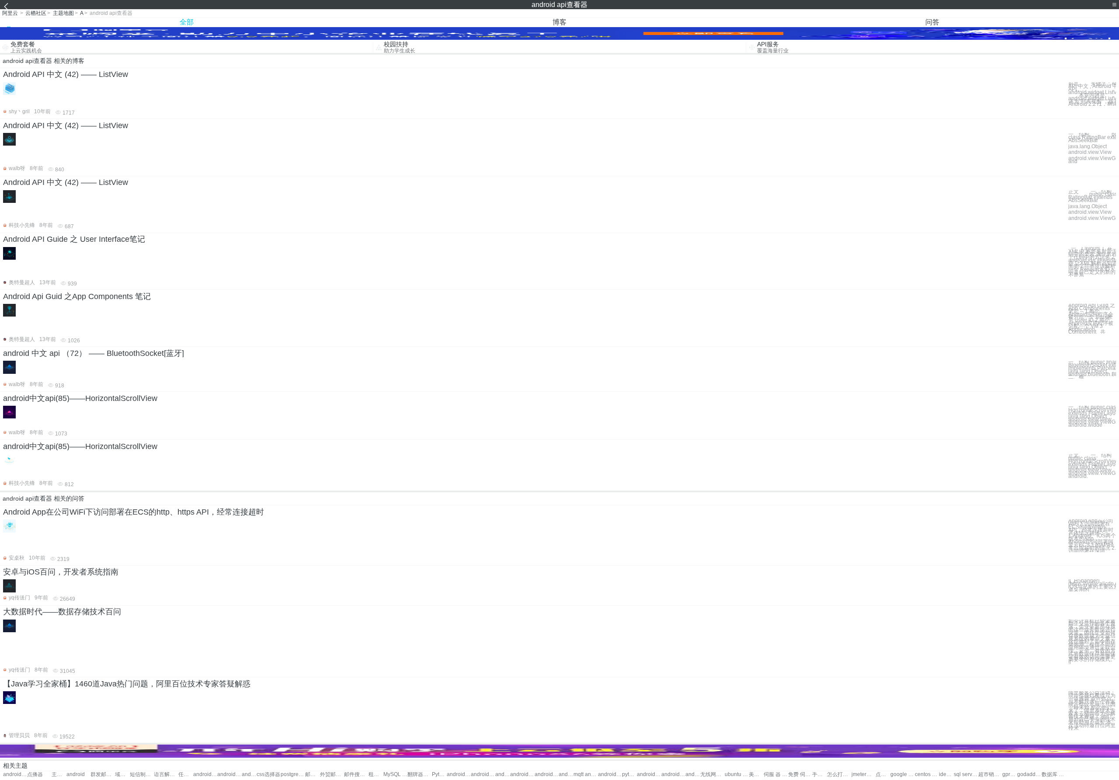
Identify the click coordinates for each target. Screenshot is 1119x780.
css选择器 (268, 774)
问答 (932, 22)
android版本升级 (673, 774)
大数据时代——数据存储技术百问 (62, 611)
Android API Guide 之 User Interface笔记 (74, 239)
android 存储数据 (547, 774)
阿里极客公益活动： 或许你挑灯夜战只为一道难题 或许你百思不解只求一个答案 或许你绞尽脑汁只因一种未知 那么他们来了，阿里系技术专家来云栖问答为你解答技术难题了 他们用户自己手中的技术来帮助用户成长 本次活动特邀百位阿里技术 (1092, 710)
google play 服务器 (902, 774)
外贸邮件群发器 (332, 774)
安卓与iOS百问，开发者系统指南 (60, 572)
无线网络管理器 (712, 774)
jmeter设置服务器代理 (863, 774)
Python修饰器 (439, 774)
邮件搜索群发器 (356, 774)
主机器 (59, 774)
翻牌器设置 (419, 774)
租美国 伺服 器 (375, 774)
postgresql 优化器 (293, 774)
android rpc (610, 774)
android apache (502, 774)
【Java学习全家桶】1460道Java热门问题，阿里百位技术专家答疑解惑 (126, 683)
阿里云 (10, 13)
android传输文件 (692, 774)
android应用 (229, 774)
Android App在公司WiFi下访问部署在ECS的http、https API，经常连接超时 (133, 512)
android (75, 774)
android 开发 (205, 774)
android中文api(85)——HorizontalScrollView (80, 398)
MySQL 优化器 (395, 774)
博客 (559, 22)
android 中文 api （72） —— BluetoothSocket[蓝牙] (93, 353)
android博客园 (649, 774)
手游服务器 (819, 774)
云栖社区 (35, 13)
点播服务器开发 (883, 774)
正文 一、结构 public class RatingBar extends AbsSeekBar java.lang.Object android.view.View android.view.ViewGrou (1092, 205)
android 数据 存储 (566, 774)
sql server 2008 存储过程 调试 (966, 774)
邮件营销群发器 (312, 774)
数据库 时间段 (1054, 774)
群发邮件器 (102, 774)
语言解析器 (166, 774)
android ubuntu (483, 774)
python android (629, 774)
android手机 (249, 774)
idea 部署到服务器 (946, 774)
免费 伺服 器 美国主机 (800, 774)
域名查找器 (122, 774)
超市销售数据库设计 (990, 774)
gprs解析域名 (1009, 774)
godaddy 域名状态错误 (1029, 774)
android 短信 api (15, 774)
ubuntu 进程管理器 (737, 774)
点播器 (35, 774)
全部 (187, 22)
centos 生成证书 (927, 774)
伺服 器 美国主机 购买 (776, 774)
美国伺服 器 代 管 (756, 774)
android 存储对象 (522, 774)
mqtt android (585, 774)
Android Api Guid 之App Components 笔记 (77, 296)
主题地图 (63, 13)
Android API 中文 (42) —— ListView (65, 74)
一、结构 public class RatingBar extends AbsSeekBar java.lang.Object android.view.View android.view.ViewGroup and (1092, 148)
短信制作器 (142, 774)
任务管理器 (185, 774)
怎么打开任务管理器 (839, 774)
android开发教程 (459, 774)
